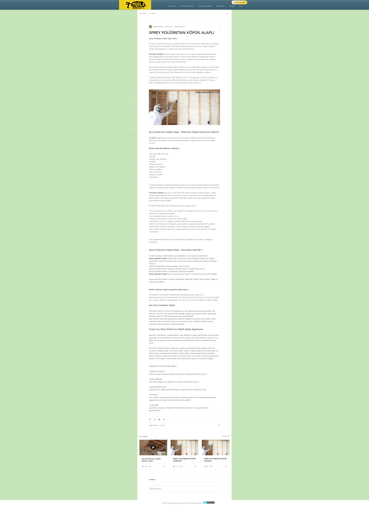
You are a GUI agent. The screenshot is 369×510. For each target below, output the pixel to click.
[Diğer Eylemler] (219, 26)
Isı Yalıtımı (153, 13)
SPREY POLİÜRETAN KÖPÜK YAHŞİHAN (184, 460)
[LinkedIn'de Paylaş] (159, 419)
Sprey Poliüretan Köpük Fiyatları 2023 (151, 460)
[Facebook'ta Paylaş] (150, 419)
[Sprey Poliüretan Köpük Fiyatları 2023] (153, 447)
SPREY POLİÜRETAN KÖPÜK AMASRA (215, 460)
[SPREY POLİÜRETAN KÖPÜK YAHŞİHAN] (184, 447)
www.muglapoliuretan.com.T (178, 503)
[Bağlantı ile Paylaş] (164, 419)
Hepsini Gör (226, 436)
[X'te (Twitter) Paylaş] (154, 419)
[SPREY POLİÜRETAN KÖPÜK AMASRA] (216, 447)
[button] (187, 6)
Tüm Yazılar (142, 13)
